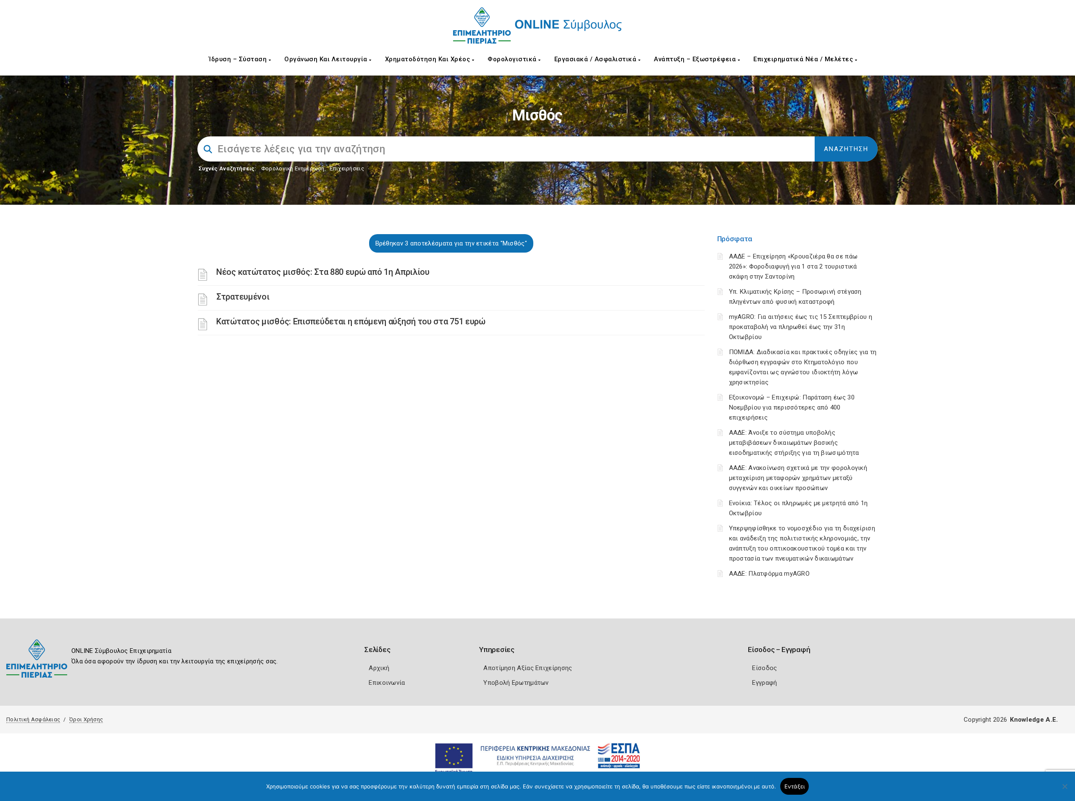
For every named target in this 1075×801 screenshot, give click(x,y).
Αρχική (379, 668)
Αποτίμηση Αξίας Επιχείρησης (527, 668)
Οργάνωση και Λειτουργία (326, 59)
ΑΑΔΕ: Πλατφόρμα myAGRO (769, 573)
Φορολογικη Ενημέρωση (293, 168)
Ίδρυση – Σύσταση (239, 59)
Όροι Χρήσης (86, 719)
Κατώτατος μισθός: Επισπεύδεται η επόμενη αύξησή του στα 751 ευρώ (350, 321)
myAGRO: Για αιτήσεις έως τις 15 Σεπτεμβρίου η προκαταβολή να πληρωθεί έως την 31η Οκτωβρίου (801, 327)
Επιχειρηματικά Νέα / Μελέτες (804, 59)
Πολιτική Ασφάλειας (33, 719)
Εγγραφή (764, 682)
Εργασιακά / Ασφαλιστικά (596, 59)
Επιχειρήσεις (347, 168)
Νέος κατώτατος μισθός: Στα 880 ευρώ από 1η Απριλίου (323, 272)
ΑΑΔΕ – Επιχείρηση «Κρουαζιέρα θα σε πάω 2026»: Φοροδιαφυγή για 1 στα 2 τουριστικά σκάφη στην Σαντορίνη (793, 266)
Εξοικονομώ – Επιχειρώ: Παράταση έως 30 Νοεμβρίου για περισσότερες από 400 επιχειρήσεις (792, 407)
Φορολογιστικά (513, 59)
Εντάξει (794, 786)
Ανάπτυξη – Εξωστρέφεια (696, 59)
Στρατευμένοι (242, 297)
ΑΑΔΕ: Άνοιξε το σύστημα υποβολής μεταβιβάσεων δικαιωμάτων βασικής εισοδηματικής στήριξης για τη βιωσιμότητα (794, 443)
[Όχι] (1064, 790)
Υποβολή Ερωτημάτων (515, 682)
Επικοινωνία (387, 682)
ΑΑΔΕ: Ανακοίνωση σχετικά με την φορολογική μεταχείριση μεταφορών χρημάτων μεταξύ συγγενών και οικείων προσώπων (798, 478)
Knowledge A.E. (1034, 719)
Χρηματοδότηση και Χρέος (428, 59)
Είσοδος (764, 668)
